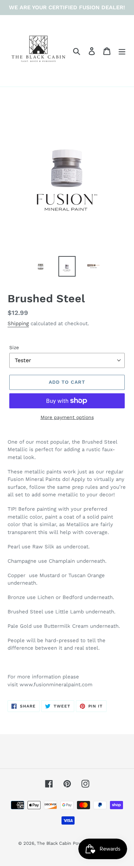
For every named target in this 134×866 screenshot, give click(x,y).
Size (14, 347)
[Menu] (122, 51)
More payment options (67, 417)
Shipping (18, 323)
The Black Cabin (54, 843)
